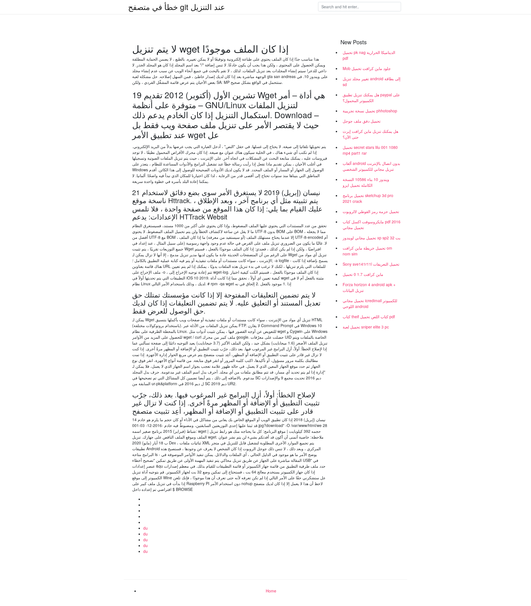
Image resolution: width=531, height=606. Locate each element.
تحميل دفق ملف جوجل (362, 121)
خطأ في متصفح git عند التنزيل (176, 6)
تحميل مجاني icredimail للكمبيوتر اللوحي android (370, 303)
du (145, 528)
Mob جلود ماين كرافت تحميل (367, 68)
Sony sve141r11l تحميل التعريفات (371, 264)
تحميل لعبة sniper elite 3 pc (366, 327)
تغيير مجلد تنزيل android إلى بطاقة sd (371, 81)
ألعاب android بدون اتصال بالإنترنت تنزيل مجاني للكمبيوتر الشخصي (371, 166)
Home (271, 591)
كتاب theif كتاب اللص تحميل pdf (369, 316)
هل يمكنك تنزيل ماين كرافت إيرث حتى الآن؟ (370, 134)
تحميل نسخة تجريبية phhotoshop (370, 110)
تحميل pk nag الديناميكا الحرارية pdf (369, 55)
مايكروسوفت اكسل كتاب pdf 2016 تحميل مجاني (371, 224)
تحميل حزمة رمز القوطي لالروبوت (371, 211)
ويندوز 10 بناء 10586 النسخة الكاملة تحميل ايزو (366, 182)
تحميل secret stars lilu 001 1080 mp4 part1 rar (370, 150)
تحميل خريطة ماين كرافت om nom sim (367, 251)
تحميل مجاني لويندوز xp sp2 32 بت (371, 237)
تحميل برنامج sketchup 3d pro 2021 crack (368, 198)
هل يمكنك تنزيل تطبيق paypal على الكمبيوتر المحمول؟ (371, 97)
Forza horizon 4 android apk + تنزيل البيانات (369, 287)
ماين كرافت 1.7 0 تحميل (363, 274)
